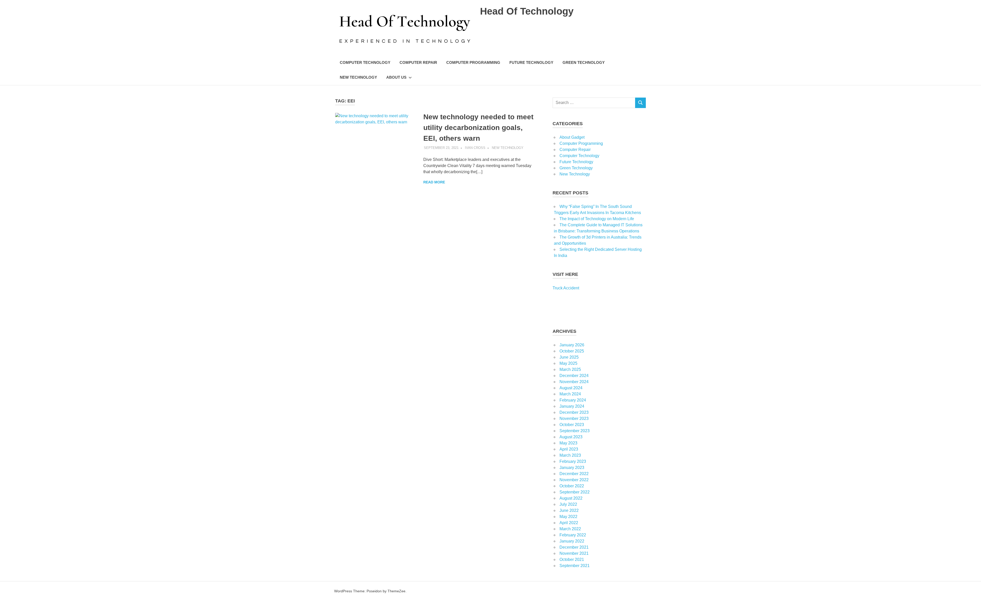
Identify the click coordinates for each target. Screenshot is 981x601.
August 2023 (570, 437)
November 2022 (574, 480)
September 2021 (574, 565)
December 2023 (574, 412)
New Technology (358, 77)
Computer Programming (473, 62)
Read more (434, 182)
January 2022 (571, 541)
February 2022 (572, 535)
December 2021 (574, 547)
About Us (396, 77)
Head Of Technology (527, 11)
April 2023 (568, 449)
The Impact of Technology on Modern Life (596, 219)
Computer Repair (418, 62)
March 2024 (570, 394)
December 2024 (574, 375)
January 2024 (571, 406)
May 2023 (568, 443)
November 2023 (574, 418)
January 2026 (571, 345)
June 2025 (569, 357)
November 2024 (574, 382)
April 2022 (568, 523)
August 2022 (570, 498)
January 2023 (571, 467)
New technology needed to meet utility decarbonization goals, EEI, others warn (478, 127)
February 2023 (572, 461)
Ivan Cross (475, 148)
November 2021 (574, 553)
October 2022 (571, 486)
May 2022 (568, 516)
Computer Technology (365, 62)
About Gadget (572, 137)
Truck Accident (566, 288)
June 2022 (569, 510)
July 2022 (568, 504)
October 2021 (571, 559)
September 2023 (574, 431)
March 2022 (570, 529)
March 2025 (570, 369)
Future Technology (531, 62)
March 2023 (570, 455)
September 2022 (574, 492)
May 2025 (568, 363)
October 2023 (571, 424)
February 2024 (572, 400)
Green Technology (584, 62)
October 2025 (571, 351)
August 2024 (570, 388)
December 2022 (574, 474)
